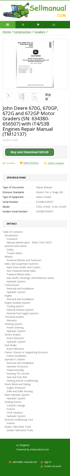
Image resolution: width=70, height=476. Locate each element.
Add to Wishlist (31, 163)
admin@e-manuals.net (24, 462)
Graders (39, 32)
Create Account (52, 466)
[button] (7, 24)
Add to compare (56, 163)
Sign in (47, 462)
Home (7, 32)
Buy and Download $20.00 (29, 152)
